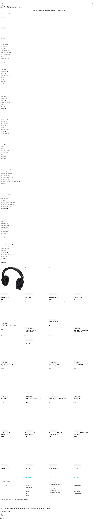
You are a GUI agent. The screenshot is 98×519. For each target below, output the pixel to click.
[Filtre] (1, 506)
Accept (9, 511)
